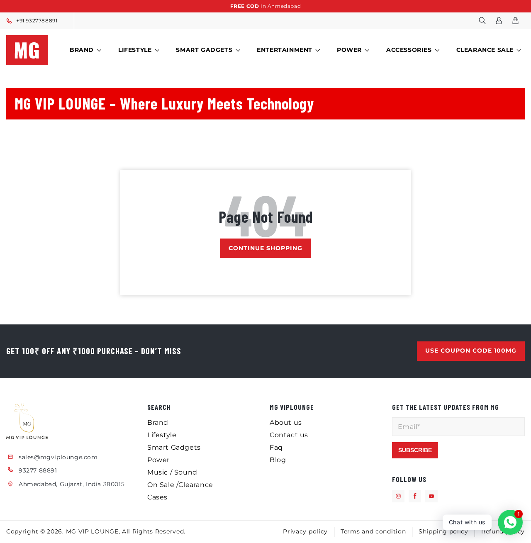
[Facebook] (415, 496)
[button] (482, 21)
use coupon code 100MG (470, 351)
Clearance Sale (485, 50)
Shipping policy (443, 531)
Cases (157, 497)
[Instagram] (398, 496)
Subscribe (415, 450)
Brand (82, 50)
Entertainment (284, 50)
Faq (276, 447)
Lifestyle (134, 50)
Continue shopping (265, 248)
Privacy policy (305, 531)
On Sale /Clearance (180, 485)
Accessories (409, 50)
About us (286, 422)
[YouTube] (431, 496)
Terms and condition (373, 531)
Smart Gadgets (204, 50)
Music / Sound (172, 472)
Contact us (289, 435)
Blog (278, 460)
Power (349, 50)
